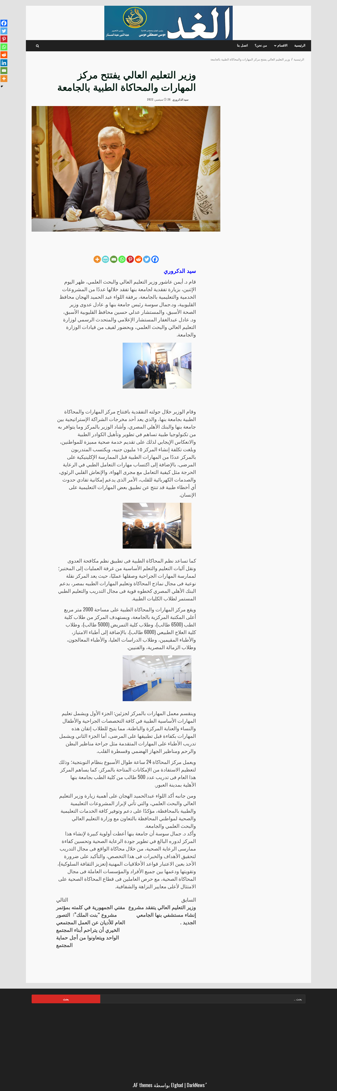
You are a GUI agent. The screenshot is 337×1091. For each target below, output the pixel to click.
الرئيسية (299, 45)
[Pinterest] (130, 259)
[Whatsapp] (122, 259)
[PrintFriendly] (105, 259)
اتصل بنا (242, 45)
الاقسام (282, 45)
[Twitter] (146, 259)
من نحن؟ (261, 45)
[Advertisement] (168, 1041)
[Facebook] (155, 259)
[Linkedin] (3, 62)
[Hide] (2, 86)
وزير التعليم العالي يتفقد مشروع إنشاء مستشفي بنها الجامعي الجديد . (162, 911)
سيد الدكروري (180, 99)
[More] (97, 259)
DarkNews (196, 1084)
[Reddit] (138, 259)
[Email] (113, 259)
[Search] (37, 45)
